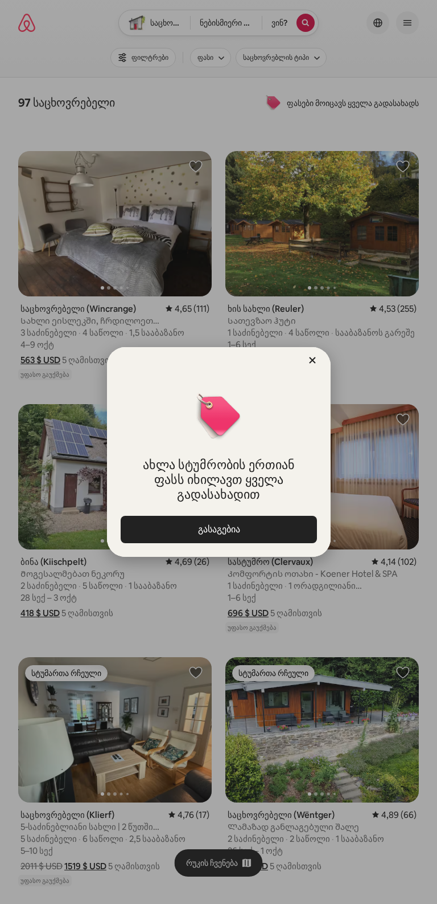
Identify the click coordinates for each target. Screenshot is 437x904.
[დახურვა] (312, 360)
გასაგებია (218, 529)
